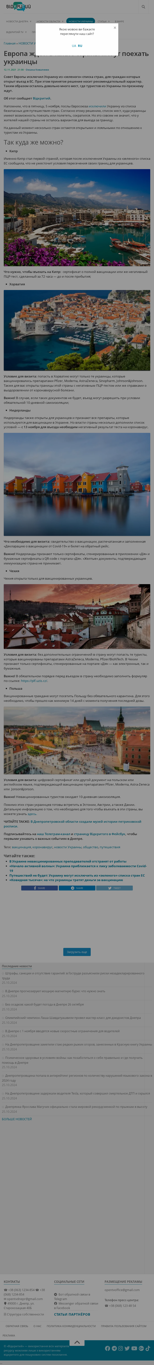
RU (80, 46)
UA (74, 46)
